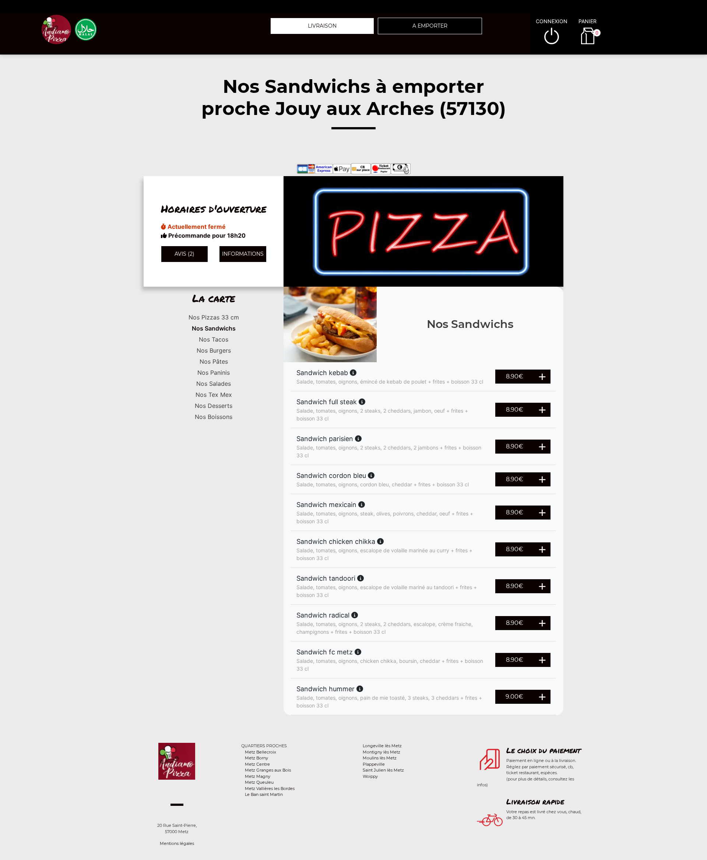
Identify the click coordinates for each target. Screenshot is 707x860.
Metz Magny (257, 776)
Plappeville (374, 764)
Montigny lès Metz (381, 752)
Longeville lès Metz (382, 745)
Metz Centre (257, 764)
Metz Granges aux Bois (268, 770)
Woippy (370, 776)
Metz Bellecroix (260, 752)
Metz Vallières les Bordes (270, 788)
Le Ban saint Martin (264, 794)
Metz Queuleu (259, 782)
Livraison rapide (535, 801)
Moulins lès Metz (380, 758)
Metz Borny (256, 758)
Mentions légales (177, 843)
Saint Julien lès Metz (383, 770)
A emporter (429, 25)
